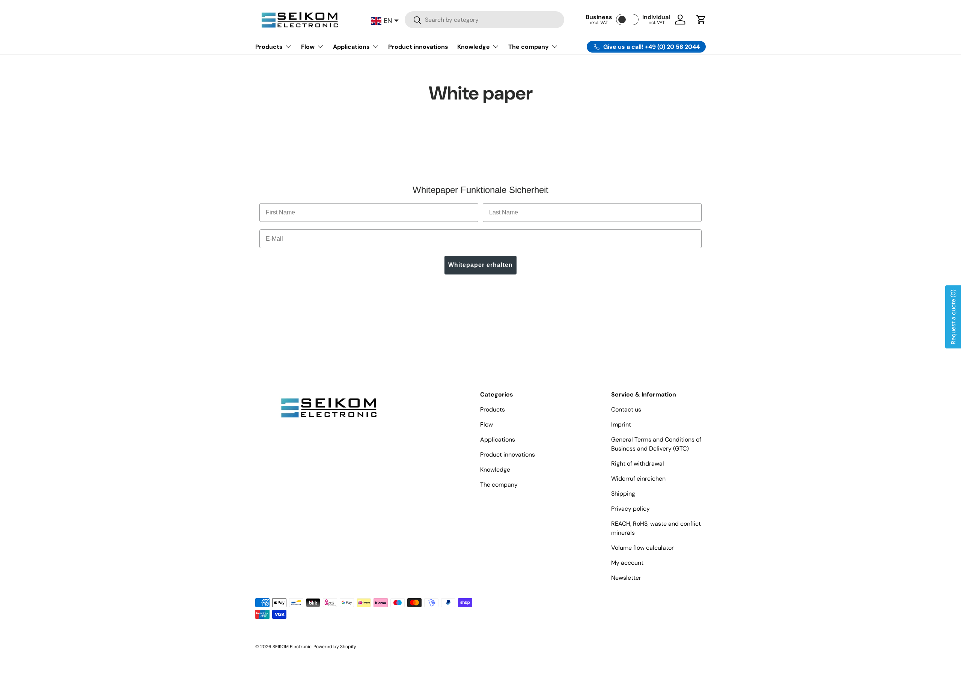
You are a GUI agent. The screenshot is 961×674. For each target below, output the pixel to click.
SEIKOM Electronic (292, 647)
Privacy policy (630, 509)
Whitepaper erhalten (480, 265)
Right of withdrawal (637, 463)
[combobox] (484, 19)
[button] (701, 19)
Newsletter (626, 578)
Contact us (626, 409)
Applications (351, 47)
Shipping (623, 494)
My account (627, 563)
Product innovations (418, 47)
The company (528, 47)
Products (269, 47)
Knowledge (473, 47)
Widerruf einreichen (638, 479)
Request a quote (953, 317)
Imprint (621, 424)
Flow (308, 47)
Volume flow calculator (642, 548)
